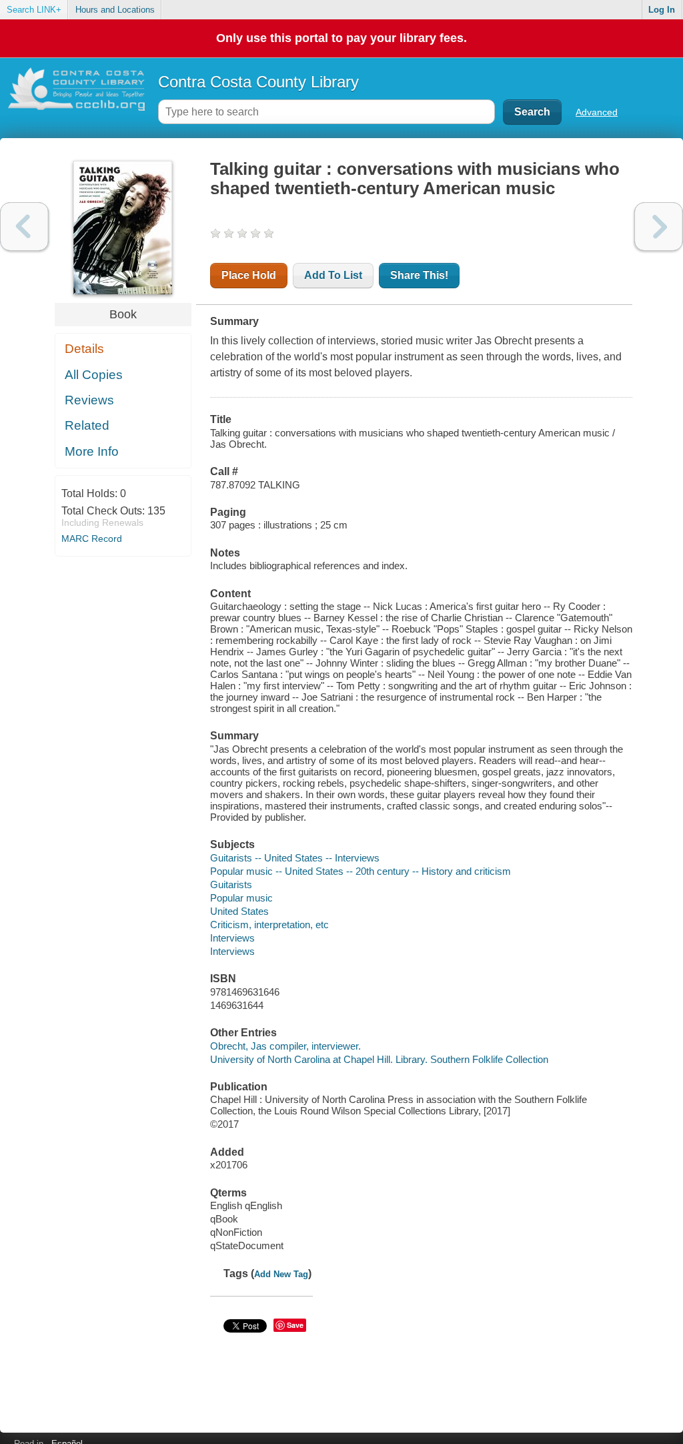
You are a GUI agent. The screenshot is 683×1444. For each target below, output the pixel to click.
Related (87, 425)
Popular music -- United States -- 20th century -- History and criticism (360, 871)
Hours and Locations (115, 10)
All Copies (94, 375)
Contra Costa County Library (258, 82)
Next (658, 226)
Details (84, 349)
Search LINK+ (34, 10)
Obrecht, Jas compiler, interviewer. (285, 1046)
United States (239, 911)
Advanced (597, 112)
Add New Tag (281, 1274)
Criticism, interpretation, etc (269, 924)
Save (295, 1325)
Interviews (232, 938)
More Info (92, 451)
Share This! (419, 275)
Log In (661, 10)
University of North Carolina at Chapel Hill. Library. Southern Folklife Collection (379, 1059)
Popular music (241, 898)
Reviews (89, 400)
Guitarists (231, 884)
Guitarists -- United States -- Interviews (295, 857)
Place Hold (248, 275)
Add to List (333, 275)
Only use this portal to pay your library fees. (341, 38)
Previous (24, 226)
